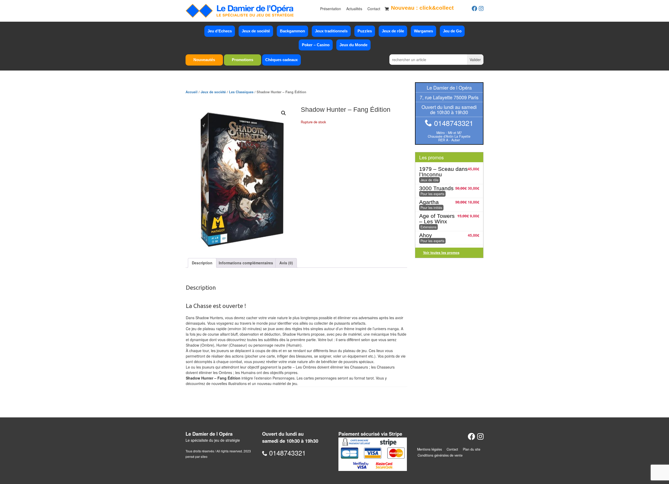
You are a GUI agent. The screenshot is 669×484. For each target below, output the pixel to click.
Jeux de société (256, 31)
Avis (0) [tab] (286, 262)
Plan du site (471, 449)
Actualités (354, 8)
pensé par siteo (196, 456)
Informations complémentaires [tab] (246, 262)
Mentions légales (429, 449)
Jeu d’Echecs (219, 31)
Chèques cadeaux (281, 59)
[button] (283, 113)
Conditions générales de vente (440, 455)
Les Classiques (241, 92)
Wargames (423, 31)
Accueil (192, 92)
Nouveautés (204, 59)
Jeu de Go (452, 31)
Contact (373, 8)
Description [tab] (202, 262)
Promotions (242, 59)
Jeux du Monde (353, 45)
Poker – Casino (316, 45)
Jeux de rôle (393, 31)
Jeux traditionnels (331, 31)
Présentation (330, 8)
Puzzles (364, 31)
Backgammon (292, 31)
